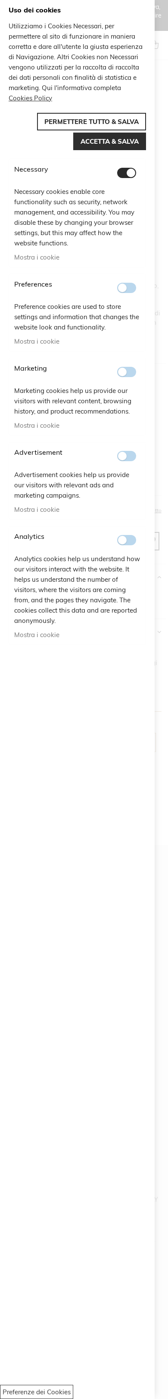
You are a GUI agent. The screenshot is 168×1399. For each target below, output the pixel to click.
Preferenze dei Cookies (37, 1392)
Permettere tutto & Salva (91, 122)
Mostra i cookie (36, 257)
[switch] (126, 173)
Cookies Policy (30, 98)
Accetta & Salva (110, 141)
